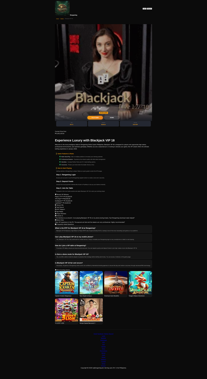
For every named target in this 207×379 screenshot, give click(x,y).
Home (57, 18)
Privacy (103, 366)
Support (103, 359)
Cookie (103, 361)
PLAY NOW (95, 117)
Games (62, 18)
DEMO (112, 117)
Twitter (106, 334)
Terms (103, 363)
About (103, 357)
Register (149, 8)
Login (144, 8)
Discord (111, 334)
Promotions (103, 351)
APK (103, 342)
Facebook (100, 334)
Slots (103, 349)
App (103, 344)
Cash (103, 355)
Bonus (103, 353)
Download (103, 340)
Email (95, 334)
